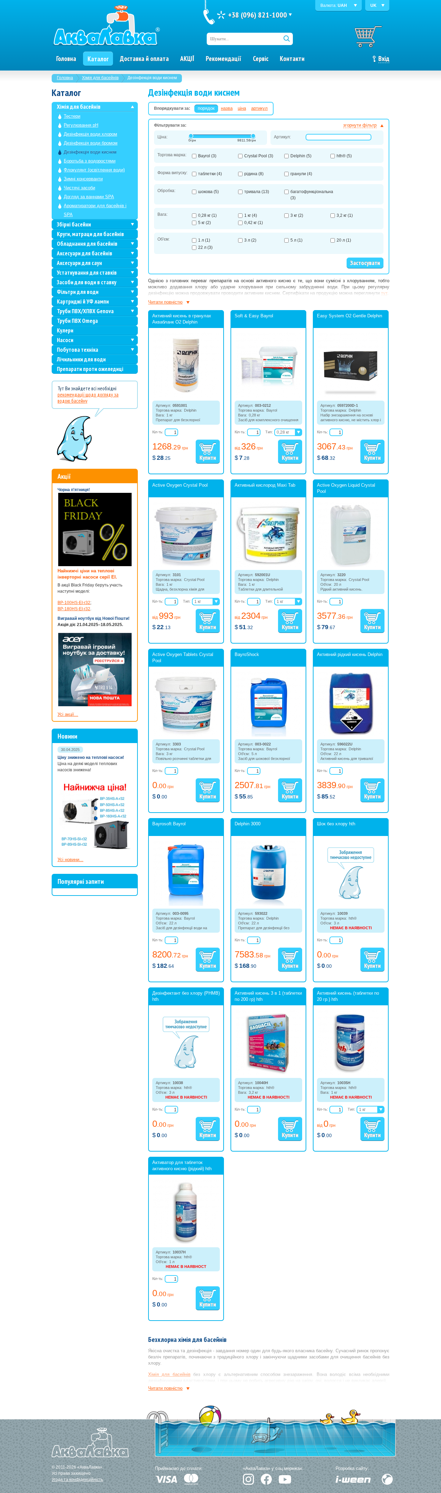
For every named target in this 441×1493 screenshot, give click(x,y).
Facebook (266, 1479)
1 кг (250, 215)
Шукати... (219, 38)
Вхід (383, 58)
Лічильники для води (81, 359)
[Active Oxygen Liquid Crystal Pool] (350, 565)
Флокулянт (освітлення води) (94, 169)
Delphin (300, 155)
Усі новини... (70, 859)
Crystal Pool (258, 155)
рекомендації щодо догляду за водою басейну (88, 397)
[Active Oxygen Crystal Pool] (186, 565)
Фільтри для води (78, 292)
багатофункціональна (311, 194)
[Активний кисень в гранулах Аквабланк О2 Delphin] (186, 396)
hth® (344, 155)
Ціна (242, 108)
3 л (250, 240)
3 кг (296, 215)
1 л (204, 240)
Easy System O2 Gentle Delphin (349, 315)
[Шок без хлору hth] (351, 897)
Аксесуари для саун (79, 263)
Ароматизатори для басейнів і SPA (95, 210)
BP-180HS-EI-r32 (74, 608)
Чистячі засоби (79, 187)
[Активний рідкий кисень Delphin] (350, 735)
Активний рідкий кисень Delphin (349, 654)
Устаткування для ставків (87, 272)
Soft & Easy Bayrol (254, 315)
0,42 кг (253, 222)
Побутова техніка (77, 349)
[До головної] (106, 26)
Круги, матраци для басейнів (90, 234)
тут (384, 293)
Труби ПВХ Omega (77, 321)
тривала (256, 191)
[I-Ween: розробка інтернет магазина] (353, 1479)
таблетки (210, 173)
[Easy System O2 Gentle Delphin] (350, 396)
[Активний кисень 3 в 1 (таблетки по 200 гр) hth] (268, 1073)
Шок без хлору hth (336, 823)
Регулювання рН (81, 125)
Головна (65, 77)
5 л (296, 240)
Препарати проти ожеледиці (90, 369)
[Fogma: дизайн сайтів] (387, 1479)
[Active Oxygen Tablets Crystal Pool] (186, 735)
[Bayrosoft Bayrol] (186, 904)
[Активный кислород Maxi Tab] (268, 565)
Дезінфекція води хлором (90, 134)
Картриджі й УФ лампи (83, 301)
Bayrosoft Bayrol (169, 823)
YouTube (285, 1479)
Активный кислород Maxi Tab (265, 485)
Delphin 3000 (247, 823)
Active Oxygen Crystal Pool (180, 485)
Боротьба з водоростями (89, 160)
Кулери (65, 330)
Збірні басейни (74, 224)
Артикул (259, 108)
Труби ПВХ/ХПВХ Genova (85, 311)
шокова (208, 191)
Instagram (248, 1479)
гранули (301, 173)
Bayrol (207, 155)
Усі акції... (68, 714)
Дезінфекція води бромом (90, 143)
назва (227, 108)
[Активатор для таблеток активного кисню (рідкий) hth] (186, 1243)
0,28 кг (207, 215)
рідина (254, 173)
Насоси (65, 340)
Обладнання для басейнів (87, 243)
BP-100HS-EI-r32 (74, 602)
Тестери (72, 116)
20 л (344, 240)
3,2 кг (345, 215)
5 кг (204, 222)
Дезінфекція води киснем (90, 152)
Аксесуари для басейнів (84, 253)
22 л (205, 247)
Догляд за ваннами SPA (89, 196)
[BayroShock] (268, 735)
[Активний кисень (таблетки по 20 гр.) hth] (350, 1073)
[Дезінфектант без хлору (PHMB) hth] (186, 1067)
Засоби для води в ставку (86, 282)
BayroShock (247, 654)
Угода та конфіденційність (77, 1479)
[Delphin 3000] (268, 904)
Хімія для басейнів (100, 77)
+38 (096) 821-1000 (257, 15)
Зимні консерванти (83, 178)
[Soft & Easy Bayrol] (268, 396)
